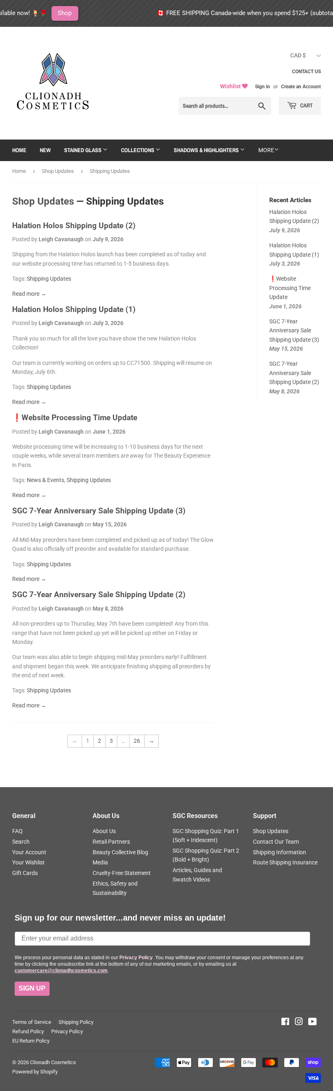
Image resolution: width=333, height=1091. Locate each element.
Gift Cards (25, 873)
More (266, 150)
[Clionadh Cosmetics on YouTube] (312, 1022)
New (45, 150)
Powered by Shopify (35, 1072)
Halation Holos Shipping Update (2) (74, 225)
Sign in (262, 86)
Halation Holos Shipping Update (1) (74, 309)
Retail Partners (111, 841)
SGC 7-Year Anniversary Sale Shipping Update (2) (99, 594)
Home (19, 150)
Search (21, 841)
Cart (306, 105)
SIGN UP (32, 988)
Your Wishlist (28, 862)
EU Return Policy (31, 1041)
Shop (47, 13)
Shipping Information (279, 852)
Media (100, 862)
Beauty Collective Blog (120, 852)
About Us (104, 831)
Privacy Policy (67, 1031)
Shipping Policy (75, 1022)
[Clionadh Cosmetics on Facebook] (285, 1022)
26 (137, 741)
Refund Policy (28, 1031)
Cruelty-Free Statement (122, 873)
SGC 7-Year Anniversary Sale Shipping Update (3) (99, 510)
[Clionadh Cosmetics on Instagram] (299, 1022)
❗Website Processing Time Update (74, 417)
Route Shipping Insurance (285, 862)
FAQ (17, 831)
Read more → (29, 293)
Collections (138, 150)
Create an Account (301, 86)
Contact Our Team (276, 841)
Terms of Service (31, 1022)
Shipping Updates (49, 278)
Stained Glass (83, 150)
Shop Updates (58, 171)
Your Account (29, 852)
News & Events (45, 480)
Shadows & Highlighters (207, 150)
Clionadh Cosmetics (53, 1062)
